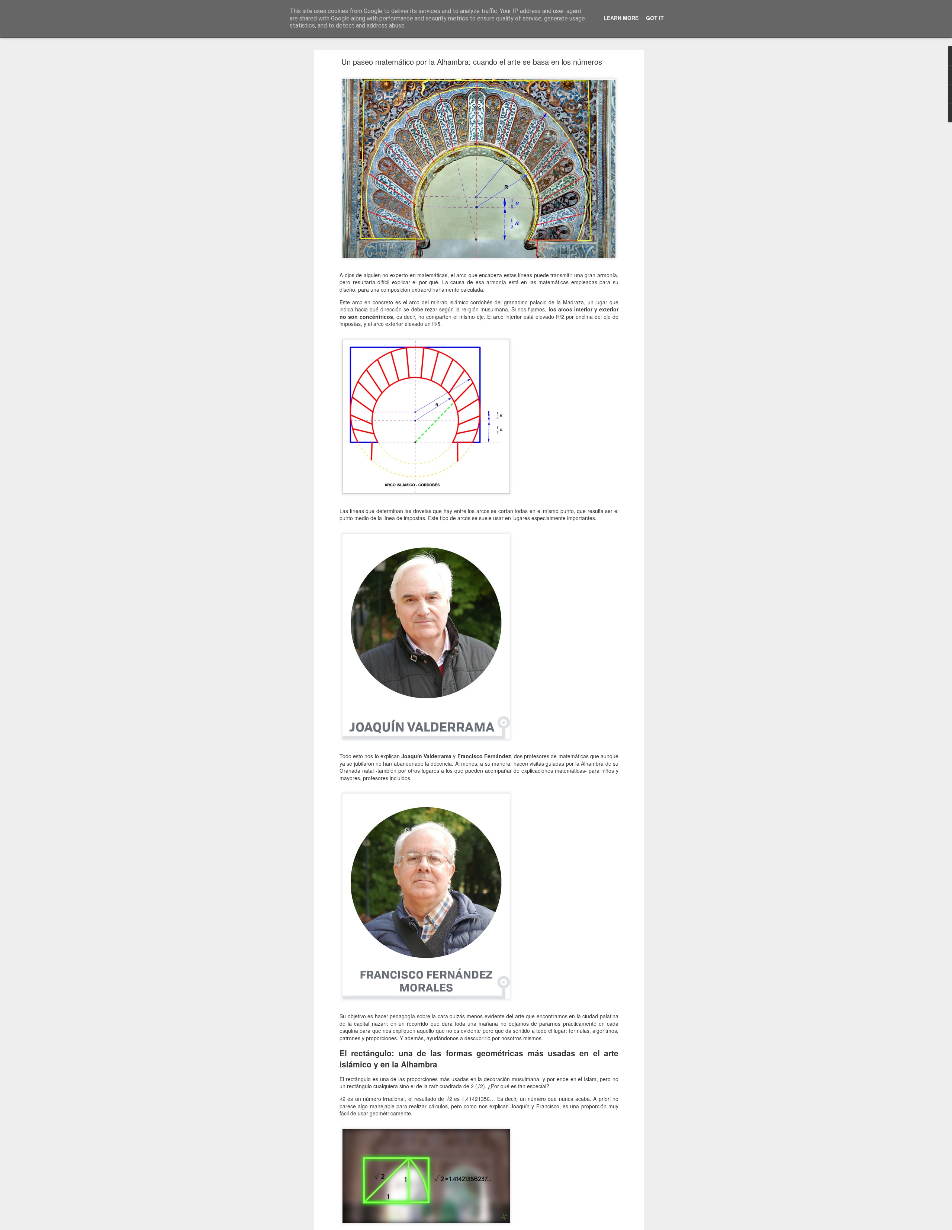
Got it (655, 18)
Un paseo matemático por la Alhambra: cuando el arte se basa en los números (471, 61)
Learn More (621, 18)
